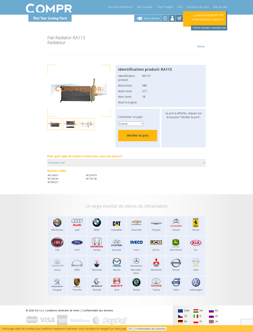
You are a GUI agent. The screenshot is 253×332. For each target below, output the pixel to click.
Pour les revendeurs (120, 7)
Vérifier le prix (137, 135)
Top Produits (165, 7)
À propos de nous (198, 7)
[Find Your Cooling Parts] (49, 7)
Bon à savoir (145, 7)
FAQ (179, 7)
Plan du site (220, 7)
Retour (201, 46)
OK (130, 328)
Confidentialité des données (97, 310)
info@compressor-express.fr (207, 19)
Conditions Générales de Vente (62, 310)
